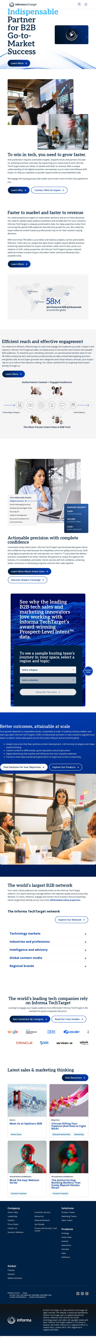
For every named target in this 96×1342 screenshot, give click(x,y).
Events (12, 1120)
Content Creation (18, 1193)
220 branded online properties (65, 900)
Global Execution (15, 1278)
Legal (24, 1293)
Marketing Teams (69, 1216)
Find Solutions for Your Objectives (22, 767)
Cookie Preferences (18, 1297)
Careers (11, 1220)
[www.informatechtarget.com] (23, 4)
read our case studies (67, 1019)
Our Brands (39, 1224)
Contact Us (12, 1228)
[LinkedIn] (77, 1293)
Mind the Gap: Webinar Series (24, 1181)
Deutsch (11, 1274)
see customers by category (28, 1019)
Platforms (66, 1257)
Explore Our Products (64, 767)
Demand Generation (61, 1134)
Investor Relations (16, 1232)
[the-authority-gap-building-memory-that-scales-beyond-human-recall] (69, 1156)
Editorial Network (42, 1220)
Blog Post (55, 1120)
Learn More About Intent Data (27, 571)
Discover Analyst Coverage (25, 579)
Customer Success (42, 1212)
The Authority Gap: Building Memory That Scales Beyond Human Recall (65, 1183)
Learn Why (17, 190)
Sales (64, 1253)
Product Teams (68, 1212)
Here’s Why (13, 1212)
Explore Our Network (69, 919)
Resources (39, 1216)
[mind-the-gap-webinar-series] (27, 1156)
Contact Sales (88, 671)
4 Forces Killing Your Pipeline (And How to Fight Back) (68, 1126)
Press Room (13, 1224)
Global (12, 1266)
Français (11, 1270)
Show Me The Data (46, 692)
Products (67, 1229)
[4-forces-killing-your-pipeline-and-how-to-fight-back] (69, 1100)
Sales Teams (67, 1220)
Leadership (12, 1216)
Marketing (79, 1134)
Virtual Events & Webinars (20, 1176)
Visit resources (73, 1077)
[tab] (48, 933)
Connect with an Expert (47, 190)
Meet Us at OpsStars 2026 (26, 1123)
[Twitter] (82, 1293)
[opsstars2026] (27, 1100)
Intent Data (16, 1134)
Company (14, 1208)
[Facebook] (86, 1293)
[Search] (79, 4)
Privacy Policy (14, 1293)
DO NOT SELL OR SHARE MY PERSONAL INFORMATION (30, 1295)
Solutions (68, 1208)
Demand (65, 1249)
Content (65, 1241)
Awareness (66, 1245)
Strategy (65, 1233)
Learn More (17, 63)
